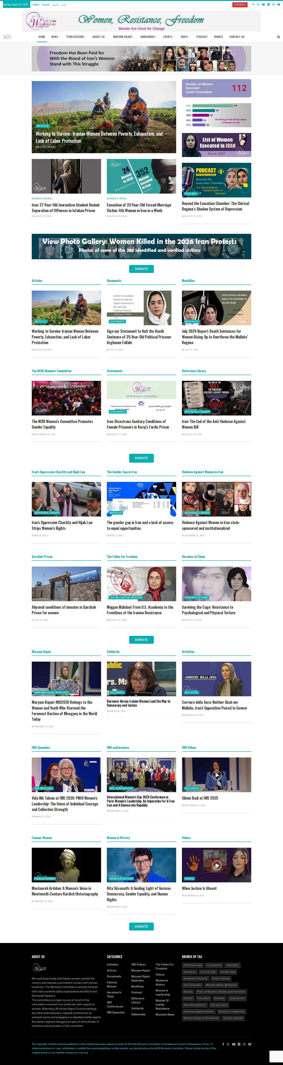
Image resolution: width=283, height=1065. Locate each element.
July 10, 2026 (116, 349)
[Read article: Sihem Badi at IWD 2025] (216, 774)
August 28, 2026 (46, 147)
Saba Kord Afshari (195, 1005)
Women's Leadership (231, 1011)
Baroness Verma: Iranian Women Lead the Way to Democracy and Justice (138, 703)
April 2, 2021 (116, 535)
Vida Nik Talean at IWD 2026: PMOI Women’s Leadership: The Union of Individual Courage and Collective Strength (65, 803)
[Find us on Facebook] (253, 4)
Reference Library (197, 412)
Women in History (121, 878)
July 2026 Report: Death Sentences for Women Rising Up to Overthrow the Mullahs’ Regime (215, 336)
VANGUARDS (147, 36)
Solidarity (117, 692)
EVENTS (167, 36)
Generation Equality (196, 978)
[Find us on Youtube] (263, 4)
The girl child (219, 1005)
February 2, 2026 (118, 907)
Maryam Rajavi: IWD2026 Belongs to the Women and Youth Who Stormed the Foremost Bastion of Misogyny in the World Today (64, 710)
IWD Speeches (44, 788)
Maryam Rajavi (140, 971)
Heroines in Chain (196, 597)
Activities (191, 692)
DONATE (218, 36)
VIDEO (184, 36)
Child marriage (193, 965)
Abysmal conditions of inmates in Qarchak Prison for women (64, 609)
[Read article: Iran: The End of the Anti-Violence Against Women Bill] (216, 398)
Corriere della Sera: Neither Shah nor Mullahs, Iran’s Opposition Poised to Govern (214, 705)
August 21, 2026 (193, 216)
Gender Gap (228, 972)
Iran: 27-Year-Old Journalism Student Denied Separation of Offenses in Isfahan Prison (65, 207)
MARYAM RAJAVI (122, 36)
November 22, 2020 (194, 535)
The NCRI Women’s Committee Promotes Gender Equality (62, 424)
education (232, 965)
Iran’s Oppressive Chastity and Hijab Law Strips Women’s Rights (62, 525)
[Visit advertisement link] (141, 58)
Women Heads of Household (201, 1018)
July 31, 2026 (191, 349)
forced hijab (208, 972)
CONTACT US (236, 36)
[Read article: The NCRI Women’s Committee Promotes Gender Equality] (66, 398)
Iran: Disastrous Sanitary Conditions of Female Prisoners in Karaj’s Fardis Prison (138, 424)
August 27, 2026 (42, 216)
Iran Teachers (192, 985)
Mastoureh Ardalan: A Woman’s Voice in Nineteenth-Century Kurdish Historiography (65, 891)
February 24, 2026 (193, 715)
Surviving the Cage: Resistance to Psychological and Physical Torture (208, 609)
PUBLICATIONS (75, 36)
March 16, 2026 (41, 816)
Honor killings (221, 978)
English (36, 4)
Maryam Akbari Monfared (221, 985)
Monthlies (192, 321)
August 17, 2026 (117, 434)
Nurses (188, 991)
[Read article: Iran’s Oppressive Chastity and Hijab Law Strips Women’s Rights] (66, 499)
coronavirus (214, 965)
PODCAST (202, 36)
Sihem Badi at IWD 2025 (200, 798)
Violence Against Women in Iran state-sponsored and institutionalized (211, 525)
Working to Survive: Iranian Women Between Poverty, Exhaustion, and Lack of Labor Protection (99, 137)
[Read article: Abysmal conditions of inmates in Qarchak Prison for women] (66, 584)
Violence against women (199, 1011)
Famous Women (45, 878)
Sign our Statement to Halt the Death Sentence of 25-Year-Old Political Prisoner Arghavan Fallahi (139, 336)
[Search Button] (278, 36)
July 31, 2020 (40, 620)
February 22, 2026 (118, 811)
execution (190, 972)
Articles (43, 126)
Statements (118, 412)
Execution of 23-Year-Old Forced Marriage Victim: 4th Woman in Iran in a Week (139, 207)
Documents (117, 321)
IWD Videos (192, 788)
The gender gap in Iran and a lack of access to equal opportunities (140, 525)
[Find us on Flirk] (268, 4)
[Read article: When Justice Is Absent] (216, 865)
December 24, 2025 (194, 895)
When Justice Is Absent (199, 888)
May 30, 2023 (40, 535)
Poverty (188, 998)
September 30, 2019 (44, 434)
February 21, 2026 (43, 726)
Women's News (42, 198)
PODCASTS (240, 4)
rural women (237, 998)
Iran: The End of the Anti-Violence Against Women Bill (213, 424)
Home (42, 36)
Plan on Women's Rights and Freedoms (221, 991)
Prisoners (203, 998)
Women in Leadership (163, 993)
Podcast (191, 194)
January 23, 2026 (43, 901)
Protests (219, 998)
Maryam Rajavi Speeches (51, 692)
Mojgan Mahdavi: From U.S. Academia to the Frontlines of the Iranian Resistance (140, 609)
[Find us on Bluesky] (278, 4)
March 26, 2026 (117, 711)
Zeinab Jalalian (233, 1018)
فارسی (55, 4)
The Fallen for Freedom (126, 597)
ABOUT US (98, 36)
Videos (189, 878)
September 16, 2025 (194, 805)
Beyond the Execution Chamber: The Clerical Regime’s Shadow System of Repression (215, 206)
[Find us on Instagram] (273, 4)
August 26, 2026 (117, 216)
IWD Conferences (121, 788)
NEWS (54, 36)
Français (45, 4)
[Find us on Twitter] (258, 4)
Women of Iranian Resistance (163, 1005)
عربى (63, 4)
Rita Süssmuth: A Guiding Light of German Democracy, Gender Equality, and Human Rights (139, 893)
